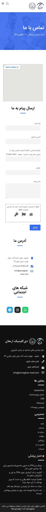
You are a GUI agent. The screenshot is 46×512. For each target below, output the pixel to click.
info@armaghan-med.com (26, 373)
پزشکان (41, 440)
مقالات (41, 436)
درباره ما (41, 432)
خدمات (41, 428)
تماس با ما (40, 444)
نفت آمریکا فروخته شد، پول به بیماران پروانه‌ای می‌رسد (23, 492)
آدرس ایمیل (35, 136)
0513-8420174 (32, 362)
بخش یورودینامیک (36, 394)
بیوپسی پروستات (37, 407)
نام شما (37, 123)
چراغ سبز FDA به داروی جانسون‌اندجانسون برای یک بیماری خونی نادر (22, 467)
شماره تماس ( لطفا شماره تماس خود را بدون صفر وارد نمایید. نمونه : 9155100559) (23, 152)
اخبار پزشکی (35, 456)
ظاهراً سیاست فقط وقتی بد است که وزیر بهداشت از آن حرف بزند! (25, 481)
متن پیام (37, 181)
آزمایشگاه (40, 403)
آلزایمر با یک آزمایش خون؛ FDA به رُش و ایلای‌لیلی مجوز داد (25, 474)
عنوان (38, 167)
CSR (42, 398)
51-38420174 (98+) (20, 266)
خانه (42, 423)
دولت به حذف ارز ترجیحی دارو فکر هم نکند (24, 486)
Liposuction (39, 390)
